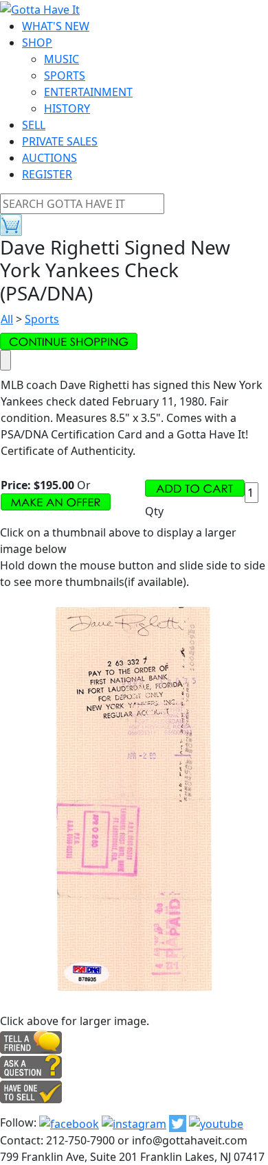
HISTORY (67, 108)
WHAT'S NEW (55, 26)
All (7, 319)
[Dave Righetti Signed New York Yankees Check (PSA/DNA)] (134, 794)
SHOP (37, 42)
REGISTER (47, 174)
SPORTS (64, 75)
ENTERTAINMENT (88, 91)
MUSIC (61, 59)
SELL (33, 124)
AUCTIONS (49, 157)
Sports (42, 319)
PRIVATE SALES (60, 141)
